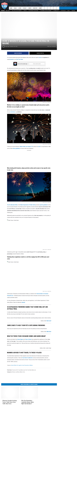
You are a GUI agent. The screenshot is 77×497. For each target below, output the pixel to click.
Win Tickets (8, 10)
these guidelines (16, 148)
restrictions (12, 112)
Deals (68, 10)
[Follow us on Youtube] (57, 8)
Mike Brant (49, 331)
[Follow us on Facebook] (48, 8)
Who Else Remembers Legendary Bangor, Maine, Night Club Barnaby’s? (27, 402)
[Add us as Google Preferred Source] (45, 8)
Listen (19, 8)
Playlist (24, 8)
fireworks (12, 59)
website (23, 302)
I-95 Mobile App (56, 10)
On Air (15, 8)
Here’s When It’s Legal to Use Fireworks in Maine (22, 365)
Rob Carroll (49, 320)
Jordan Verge (7, 46)
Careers (25, 10)
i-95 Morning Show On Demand (45, 10)
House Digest (20, 339)
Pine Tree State (19, 59)
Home (11, 8)
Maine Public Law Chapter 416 (26, 146)
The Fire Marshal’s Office (12, 204)
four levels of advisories (27, 357)
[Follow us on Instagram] (51, 8)
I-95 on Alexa (63, 10)
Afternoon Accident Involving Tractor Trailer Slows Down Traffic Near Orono (9, 402)
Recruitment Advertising (33, 10)
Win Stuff (35, 8)
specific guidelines (43, 204)
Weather (73, 10)
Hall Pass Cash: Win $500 (17, 10)
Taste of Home (28, 339)
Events (29, 8)
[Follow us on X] (54, 8)
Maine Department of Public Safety (28, 204)
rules (40, 57)
